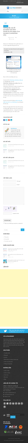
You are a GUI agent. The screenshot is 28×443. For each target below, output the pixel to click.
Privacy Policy (17, 438)
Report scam (7, 396)
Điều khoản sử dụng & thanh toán (11, 359)
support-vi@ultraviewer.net (10, 392)
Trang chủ (11, 17)
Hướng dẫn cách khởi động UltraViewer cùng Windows (16, 150)
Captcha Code (16, 213)
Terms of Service (11, 438)
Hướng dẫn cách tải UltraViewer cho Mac (15, 255)
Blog (14, 17)
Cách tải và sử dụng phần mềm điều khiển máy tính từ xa (15, 249)
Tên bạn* (19, 181)
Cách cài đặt (6, 370)
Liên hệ (5, 357)
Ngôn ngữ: (19, 1)
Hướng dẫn (6, 239)
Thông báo (6, 237)
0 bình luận (12, 39)
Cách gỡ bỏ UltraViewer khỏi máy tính (16, 144)
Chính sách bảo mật (8, 361)
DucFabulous (12, 37)
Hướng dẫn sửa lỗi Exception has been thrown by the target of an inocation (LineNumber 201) (11, 31)
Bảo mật (6, 377)
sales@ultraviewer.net (9, 394)
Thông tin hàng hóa (8, 363)
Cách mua (6, 374)
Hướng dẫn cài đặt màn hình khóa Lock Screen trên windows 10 (16, 261)
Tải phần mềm (7, 353)
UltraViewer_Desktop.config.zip (16, 80)
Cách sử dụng (7, 372)
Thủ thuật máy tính (8, 241)
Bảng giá (6, 355)
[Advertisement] (14, 283)
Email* (18, 184)
